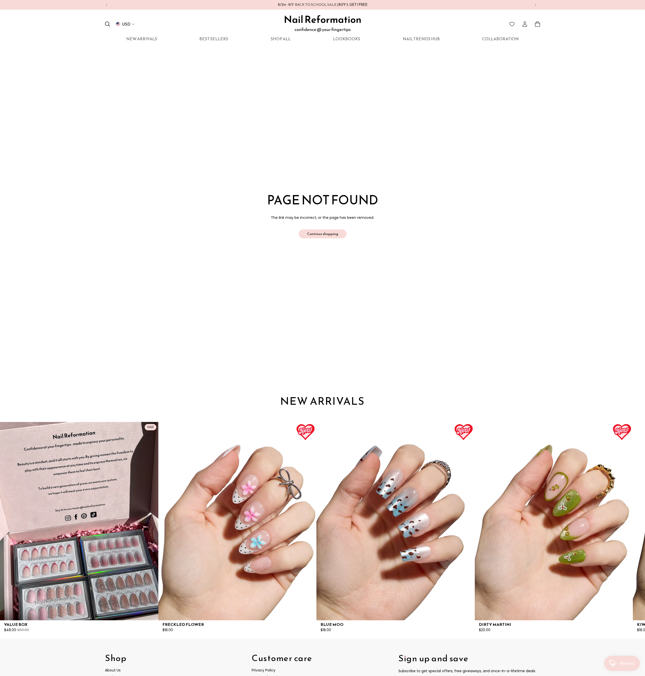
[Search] (107, 24)
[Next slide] (535, 4)
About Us (113, 670)
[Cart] (537, 24)
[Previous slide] (106, 4)
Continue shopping (322, 234)
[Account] (524, 24)
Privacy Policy (263, 670)
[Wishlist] (512, 24)
